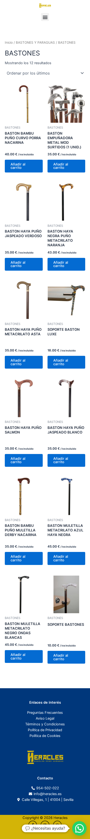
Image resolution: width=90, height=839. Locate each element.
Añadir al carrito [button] (18, 166)
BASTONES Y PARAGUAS (35, 42)
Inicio (9, 42)
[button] (45, 17)
